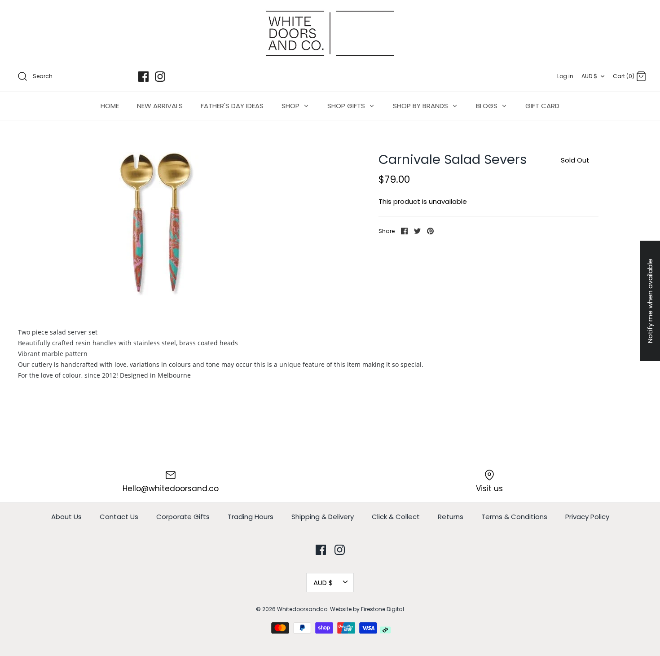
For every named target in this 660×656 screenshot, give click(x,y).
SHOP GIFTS (347, 105)
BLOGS (487, 105)
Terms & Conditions (514, 516)
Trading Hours (250, 516)
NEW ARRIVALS (160, 105)
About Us (66, 516)
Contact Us (119, 516)
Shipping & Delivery (322, 516)
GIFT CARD (542, 105)
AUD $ (589, 76)
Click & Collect (396, 516)
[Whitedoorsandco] (330, 33)
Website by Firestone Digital (367, 609)
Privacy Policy (587, 516)
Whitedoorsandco (302, 609)
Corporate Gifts (183, 516)
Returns (450, 516)
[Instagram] (160, 76)
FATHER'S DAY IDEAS (232, 105)
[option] (155, 223)
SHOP (291, 105)
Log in (565, 76)
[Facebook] (143, 76)
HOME (110, 105)
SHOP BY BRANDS (421, 105)
